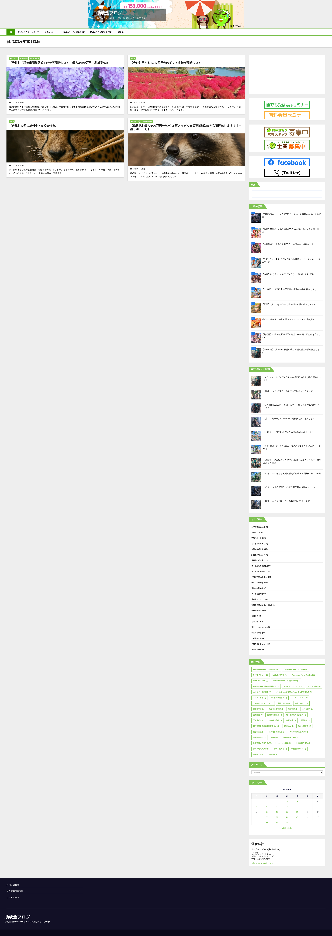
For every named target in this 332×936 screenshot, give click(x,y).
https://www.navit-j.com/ (262, 863)
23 (277, 817)
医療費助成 (258, 720)
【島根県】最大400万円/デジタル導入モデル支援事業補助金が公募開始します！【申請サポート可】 (185, 127)
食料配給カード (298, 749)
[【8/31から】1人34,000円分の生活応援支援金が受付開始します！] (256, 381)
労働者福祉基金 (274, 715)
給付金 (133, 58)
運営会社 (122, 32)
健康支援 (292, 709)
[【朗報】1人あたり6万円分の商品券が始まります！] (256, 504)
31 (287, 823)
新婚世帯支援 (304, 726)
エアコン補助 (314, 686)
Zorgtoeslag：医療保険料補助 (266, 686)
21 (256, 817)
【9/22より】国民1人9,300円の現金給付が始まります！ (289, 432)
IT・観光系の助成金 (147, 121)
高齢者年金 (274, 754)
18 (297, 812)
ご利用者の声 (256, 638)
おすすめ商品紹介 (258, 527)
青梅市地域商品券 (261, 749)
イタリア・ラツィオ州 (293, 686)
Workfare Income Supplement (286, 681)
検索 (253, 184)
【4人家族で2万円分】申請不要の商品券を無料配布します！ (290, 289)
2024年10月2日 (18, 102)
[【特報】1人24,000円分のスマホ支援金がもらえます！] (256, 394)
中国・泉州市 (301, 703)
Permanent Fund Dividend (303, 675)
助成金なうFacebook (74, 32)
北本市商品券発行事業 (296, 715)
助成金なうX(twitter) (101, 32)
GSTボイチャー (260, 675)
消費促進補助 (259, 737)
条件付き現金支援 (277, 732)
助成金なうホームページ (28, 32)
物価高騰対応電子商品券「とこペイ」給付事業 (272, 743)
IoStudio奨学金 (279, 675)
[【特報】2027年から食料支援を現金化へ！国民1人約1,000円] (256, 477)
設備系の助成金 (34, 58)
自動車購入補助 (303, 743)
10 (287, 807)
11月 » (289, 828)
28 (256, 823)
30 (277, 823)
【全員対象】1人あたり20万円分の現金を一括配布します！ (290, 244)
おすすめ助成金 (257, 544)
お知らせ (254, 622)
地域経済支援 (275, 720)
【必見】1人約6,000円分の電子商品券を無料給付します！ (290, 487)
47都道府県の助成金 (259, 577)
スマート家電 (259, 698)
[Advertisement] (287, 74)
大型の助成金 (24, 58)
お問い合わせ (12, 885)
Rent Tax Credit (260, 681)
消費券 (274, 737)
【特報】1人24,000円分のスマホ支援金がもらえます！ (289, 391)
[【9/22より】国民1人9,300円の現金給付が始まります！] (256, 436)
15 (267, 812)
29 (267, 823)
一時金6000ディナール (263, 703)
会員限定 (254, 616)
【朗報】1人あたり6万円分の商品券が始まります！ (287, 501)
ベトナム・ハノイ (299, 698)
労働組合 (257, 715)
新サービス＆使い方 (259, 627)
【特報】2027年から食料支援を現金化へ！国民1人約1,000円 (292, 473)
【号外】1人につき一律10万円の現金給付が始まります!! (288, 304)
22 (267, 817)
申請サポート (14, 58)
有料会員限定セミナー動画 (261, 605)
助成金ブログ (109, 12)
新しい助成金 (256, 583)
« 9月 (284, 828)
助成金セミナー (51, 32)
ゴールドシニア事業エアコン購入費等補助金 (294, 692)
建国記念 (288, 726)
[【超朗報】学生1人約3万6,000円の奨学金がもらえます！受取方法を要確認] (256, 463)
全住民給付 (307, 709)
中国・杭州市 (284, 703)
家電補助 (291, 720)
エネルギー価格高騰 (262, 692)
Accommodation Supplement (266, 669)
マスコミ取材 (256, 633)
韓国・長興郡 (280, 749)
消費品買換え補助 (291, 737)
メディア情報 (256, 649)
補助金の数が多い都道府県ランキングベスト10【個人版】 (289, 319)
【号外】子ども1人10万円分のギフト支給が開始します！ (167, 62)
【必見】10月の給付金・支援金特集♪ (33, 125)
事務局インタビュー (259, 644)
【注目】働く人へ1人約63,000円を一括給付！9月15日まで (289, 274)
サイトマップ (12, 897)
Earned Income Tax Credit (295, 669)
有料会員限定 (256, 610)
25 (297, 817)
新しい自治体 (256, 588)
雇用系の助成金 (257, 560)
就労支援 (305, 720)
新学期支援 (258, 732)
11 (297, 807)
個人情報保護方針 (14, 891)
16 (277, 812)
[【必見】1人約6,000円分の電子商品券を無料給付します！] (256, 491)
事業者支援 (258, 709)
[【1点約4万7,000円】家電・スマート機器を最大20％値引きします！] (256, 408)
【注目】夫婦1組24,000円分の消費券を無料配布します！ (290, 418)
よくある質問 (256, 594)
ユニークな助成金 (258, 571)
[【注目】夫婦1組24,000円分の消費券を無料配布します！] (256, 422)
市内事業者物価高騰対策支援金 (266, 726)
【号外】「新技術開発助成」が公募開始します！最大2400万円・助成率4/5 (58, 62)
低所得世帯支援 (276, 709)
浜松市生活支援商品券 (299, 732)
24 (287, 817)
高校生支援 (258, 754)
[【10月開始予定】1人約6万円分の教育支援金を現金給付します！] (256, 449)
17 (287, 812)
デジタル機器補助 (279, 698)
